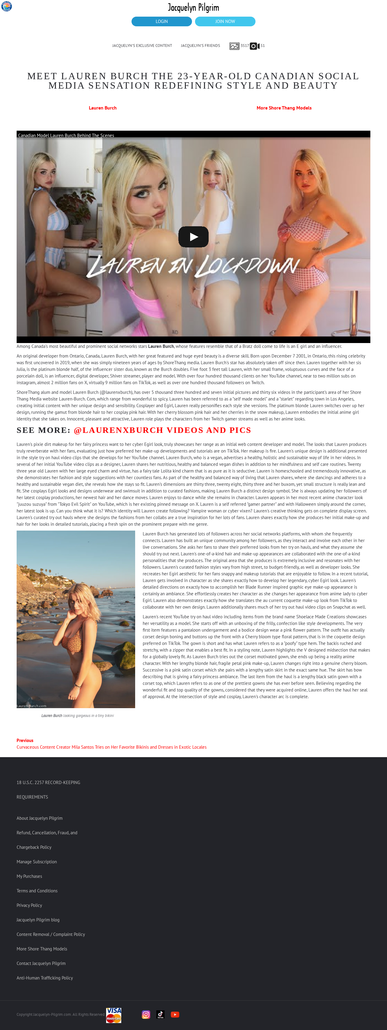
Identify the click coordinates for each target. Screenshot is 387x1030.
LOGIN (162, 21)
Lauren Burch (103, 108)
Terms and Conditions (37, 891)
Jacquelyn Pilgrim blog (38, 920)
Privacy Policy (29, 905)
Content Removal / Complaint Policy (51, 934)
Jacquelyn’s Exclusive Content (142, 45)
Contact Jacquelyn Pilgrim (41, 963)
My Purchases (29, 876)
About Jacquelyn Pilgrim (40, 818)
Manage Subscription (37, 862)
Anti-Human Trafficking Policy (45, 978)
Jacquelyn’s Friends (200, 45)
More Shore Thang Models (284, 108)
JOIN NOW (225, 21)
